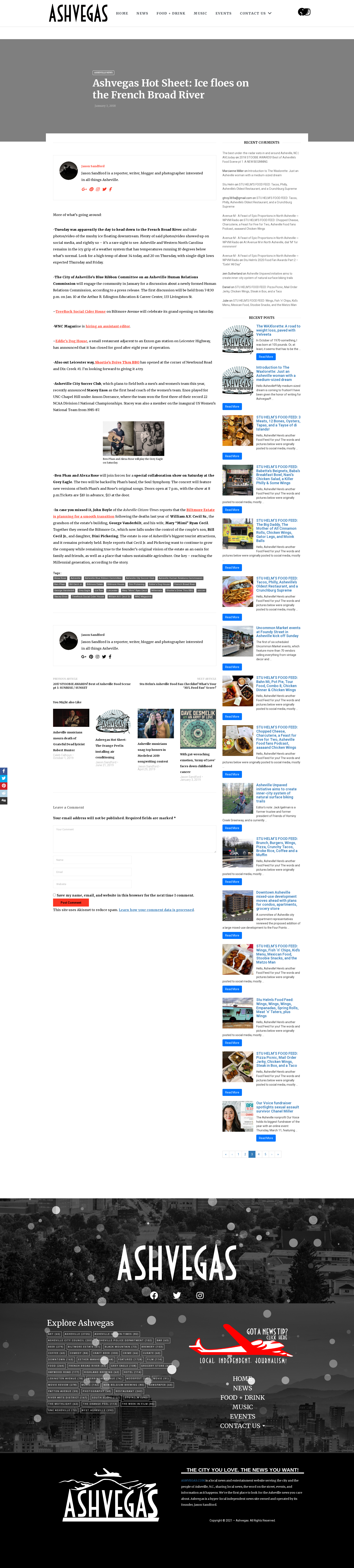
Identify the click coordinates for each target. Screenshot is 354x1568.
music (90, 1385)
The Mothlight (63, 1404)
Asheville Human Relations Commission (180, 578)
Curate (152, 1353)
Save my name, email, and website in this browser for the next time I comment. (125, 895)
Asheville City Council (70, 1340)
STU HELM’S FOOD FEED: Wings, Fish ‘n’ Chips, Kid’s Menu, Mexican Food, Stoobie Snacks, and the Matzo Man (278, 954)
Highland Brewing (101, 1372)
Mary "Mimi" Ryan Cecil (134, 590)
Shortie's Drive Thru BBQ (179, 590)
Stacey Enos (60, 596)
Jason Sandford (92, 166)
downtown (61, 1359)
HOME (122, 13)
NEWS (142, 13)
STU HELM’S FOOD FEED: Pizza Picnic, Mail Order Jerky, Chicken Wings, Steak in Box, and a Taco (277, 1059)
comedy (79, 1353)
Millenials (156, 590)
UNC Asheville (62, 1410)
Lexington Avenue (65, 1378)
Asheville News (103, 72)
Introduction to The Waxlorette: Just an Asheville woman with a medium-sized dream (276, 373)
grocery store (156, 1366)
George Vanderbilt (64, 590)
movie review (62, 1385)
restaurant (129, 1391)
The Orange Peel (100, 1404)
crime (130, 1353)
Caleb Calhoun (62, 755)
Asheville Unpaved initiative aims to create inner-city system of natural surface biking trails (276, 793)
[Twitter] (177, 1295)
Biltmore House (115, 584)
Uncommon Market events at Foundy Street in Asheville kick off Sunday (278, 632)
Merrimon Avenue (105, 1378)
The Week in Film (138, 1404)
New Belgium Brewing (124, 1385)
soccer (201, 590)
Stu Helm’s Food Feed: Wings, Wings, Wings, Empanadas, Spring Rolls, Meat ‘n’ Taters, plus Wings (277, 1008)
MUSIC (200, 13)
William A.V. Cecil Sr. (119, 596)
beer (56, 1346)
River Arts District (67, 1397)
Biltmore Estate (95, 584)
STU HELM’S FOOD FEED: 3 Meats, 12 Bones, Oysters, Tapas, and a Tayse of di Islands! (278, 423)
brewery (152, 1346)
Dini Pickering (136, 584)
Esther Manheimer (96, 1359)
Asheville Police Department (124, 1340)
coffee (56, 1353)
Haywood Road (63, 1372)
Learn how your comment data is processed (156, 910)
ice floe (99, 590)
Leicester (112, 590)
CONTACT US (253, 13)
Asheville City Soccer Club (140, 578)
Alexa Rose (60, 578)
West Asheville (98, 1410)
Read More (266, 356)
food (56, 1366)
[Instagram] (307, 12)
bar (163, 1340)
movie (161, 1378)
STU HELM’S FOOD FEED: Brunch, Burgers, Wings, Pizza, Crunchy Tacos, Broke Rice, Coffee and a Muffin (277, 846)
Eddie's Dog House (159, 584)
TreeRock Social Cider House (81, 311)
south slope (106, 1397)
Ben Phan (59, 584)
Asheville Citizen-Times (117, 1334)
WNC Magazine (143, 596)
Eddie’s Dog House (71, 341)
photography (97, 1391)
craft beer (105, 1353)
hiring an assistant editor (108, 326)
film (154, 1359)
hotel (133, 1372)
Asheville (76, 578)
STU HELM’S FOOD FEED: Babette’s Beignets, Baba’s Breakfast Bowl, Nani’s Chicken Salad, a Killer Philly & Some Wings (278, 475)
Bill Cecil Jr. (75, 584)
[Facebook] (154, 1295)
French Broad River (184, 584)
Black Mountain (121, 1346)
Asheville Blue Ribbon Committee (103, 578)
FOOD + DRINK (171, 13)
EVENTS (224, 13)
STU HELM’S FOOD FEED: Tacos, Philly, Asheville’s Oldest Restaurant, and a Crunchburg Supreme (259, 202)
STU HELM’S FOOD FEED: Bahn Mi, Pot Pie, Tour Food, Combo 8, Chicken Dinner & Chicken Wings (277, 683)
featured (130, 1359)
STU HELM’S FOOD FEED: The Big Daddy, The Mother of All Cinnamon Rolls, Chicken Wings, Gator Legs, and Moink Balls (277, 530)
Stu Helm (228, 184)
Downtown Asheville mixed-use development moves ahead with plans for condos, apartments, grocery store (276, 900)
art (54, 1334)
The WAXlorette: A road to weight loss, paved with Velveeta (278, 330)
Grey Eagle (84, 590)
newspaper (161, 1385)
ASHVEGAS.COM (193, 1480)
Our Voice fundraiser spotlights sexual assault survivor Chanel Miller (277, 1107)
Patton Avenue (63, 1391)
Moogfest (137, 1378)
